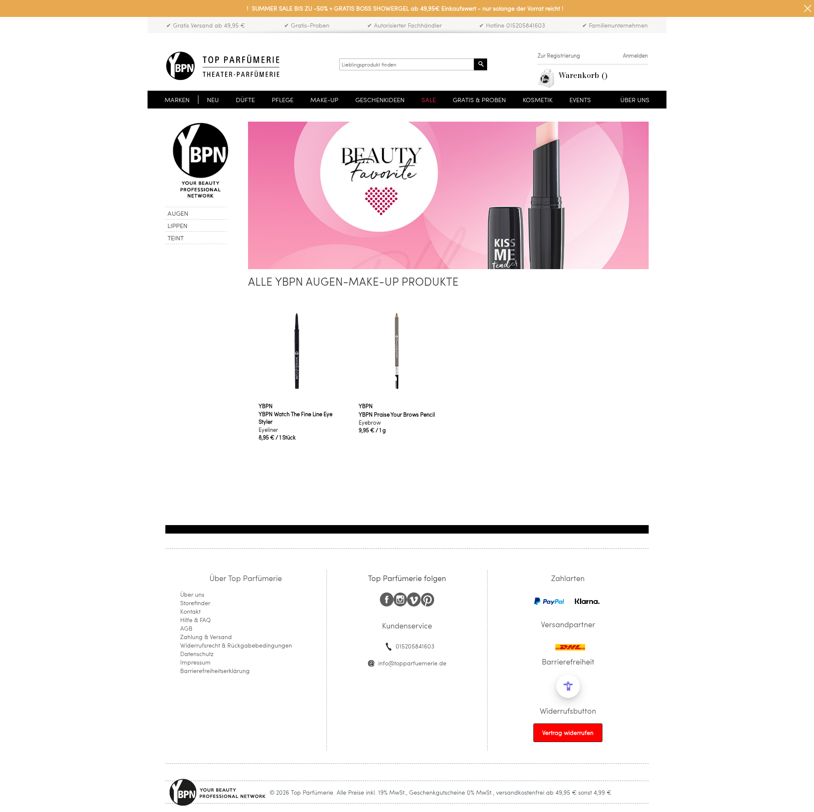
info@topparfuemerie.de (412, 663)
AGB (186, 628)
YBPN (266, 406)
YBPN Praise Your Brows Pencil (397, 414)
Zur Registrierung (559, 55)
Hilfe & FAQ (195, 620)
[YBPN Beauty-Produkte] (200, 160)
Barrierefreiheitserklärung (215, 671)
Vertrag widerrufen (568, 733)
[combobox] (406, 64)
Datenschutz (197, 654)
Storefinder (195, 603)
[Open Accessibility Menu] (568, 686)
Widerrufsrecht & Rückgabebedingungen (236, 645)
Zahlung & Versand (206, 637)
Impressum (195, 662)
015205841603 (415, 646)
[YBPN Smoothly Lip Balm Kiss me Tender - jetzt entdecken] (448, 267)
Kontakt (190, 611)
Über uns (192, 594)
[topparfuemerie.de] (222, 66)
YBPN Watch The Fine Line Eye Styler (295, 417)
